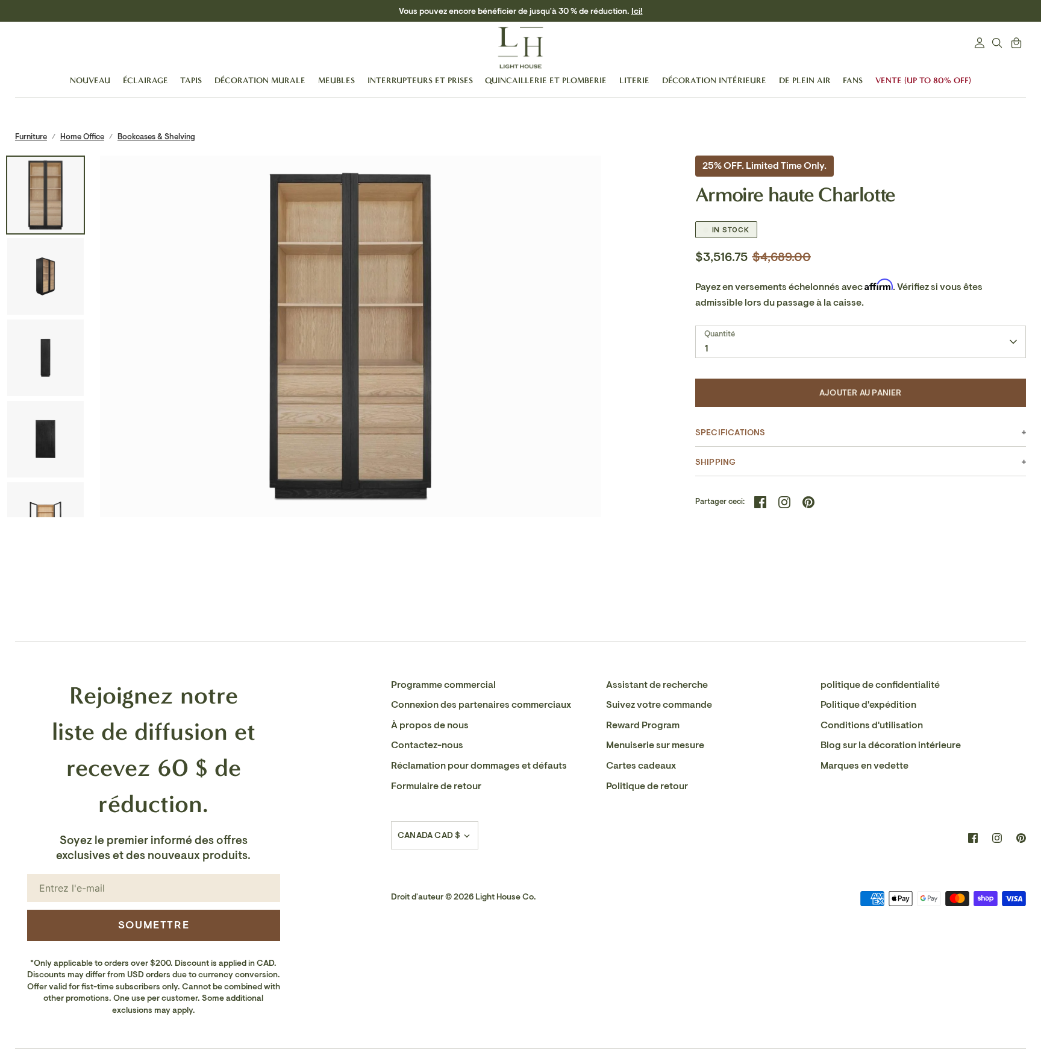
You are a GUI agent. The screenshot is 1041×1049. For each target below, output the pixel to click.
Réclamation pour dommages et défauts (479, 765)
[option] (350, 406)
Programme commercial (443, 684)
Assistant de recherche (657, 684)
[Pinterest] (1021, 838)
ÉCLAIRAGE (145, 80)
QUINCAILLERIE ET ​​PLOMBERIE (546, 80)
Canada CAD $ (429, 835)
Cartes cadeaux (641, 765)
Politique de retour (647, 786)
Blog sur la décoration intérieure (891, 745)
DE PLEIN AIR (805, 80)
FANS (853, 80)
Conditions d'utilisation (872, 725)
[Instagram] (997, 838)
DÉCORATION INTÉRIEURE (714, 80)
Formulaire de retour (436, 786)
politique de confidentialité (880, 684)
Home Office (82, 136)
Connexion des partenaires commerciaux (481, 704)
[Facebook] (973, 838)
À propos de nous (430, 725)
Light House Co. (505, 897)
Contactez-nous (427, 745)
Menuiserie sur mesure (655, 745)
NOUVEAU (90, 80)
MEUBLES (336, 80)
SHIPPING (715, 462)
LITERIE (634, 80)
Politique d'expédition (868, 704)
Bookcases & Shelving (156, 136)
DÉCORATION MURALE (259, 80)
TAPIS (191, 80)
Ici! (585, 11)
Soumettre (153, 925)
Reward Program (643, 725)
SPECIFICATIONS (730, 432)
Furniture (31, 136)
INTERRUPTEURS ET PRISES (420, 80)
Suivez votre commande (659, 704)
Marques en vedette (864, 765)
